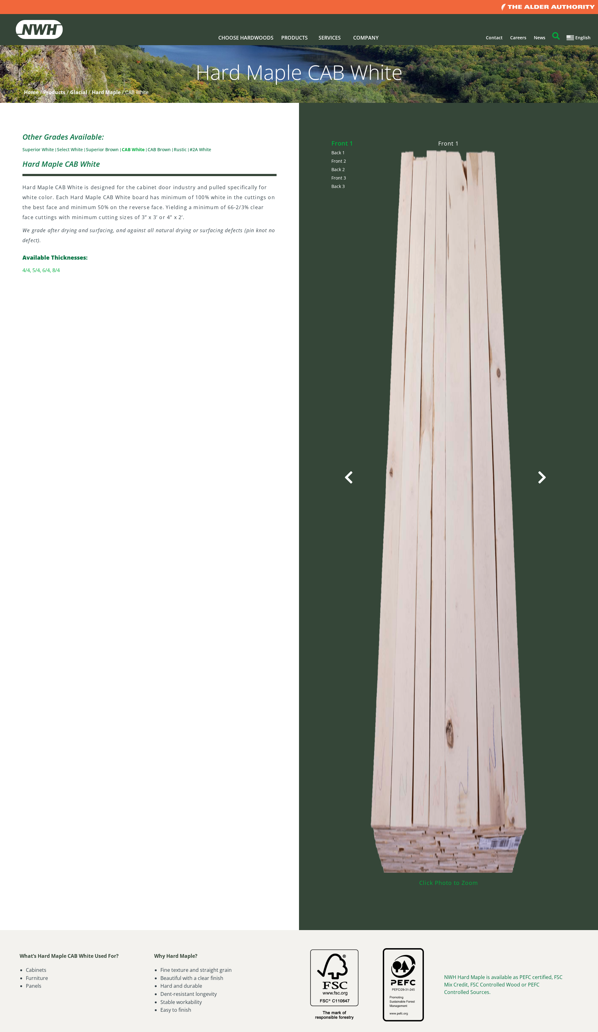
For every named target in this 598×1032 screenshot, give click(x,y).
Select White (70, 149)
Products (54, 92)
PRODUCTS (294, 37)
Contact (494, 38)
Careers (518, 38)
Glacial (78, 92)
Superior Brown (103, 149)
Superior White (38, 149)
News (539, 38)
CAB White (134, 149)
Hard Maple (106, 92)
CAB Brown (160, 149)
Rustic (181, 149)
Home (31, 92)
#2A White (200, 149)
